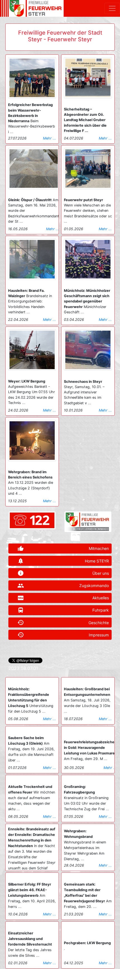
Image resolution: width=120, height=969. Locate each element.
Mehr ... (49, 138)
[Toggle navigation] (112, 8)
